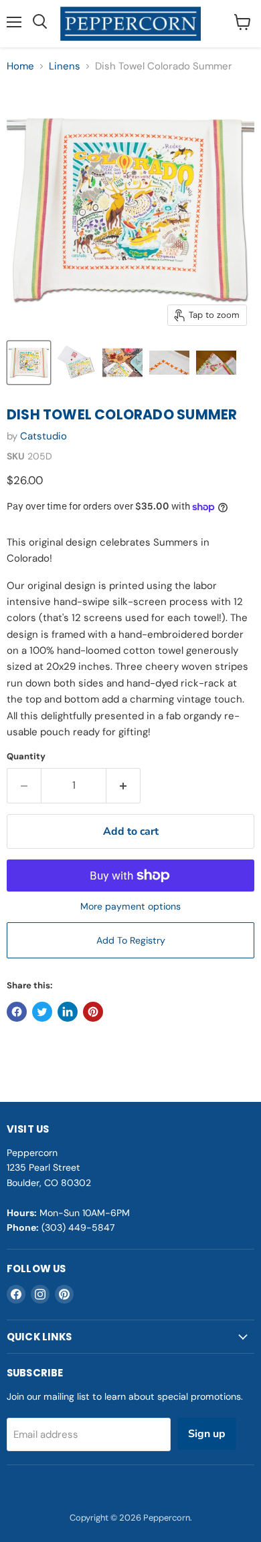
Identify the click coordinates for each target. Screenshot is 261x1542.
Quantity (26, 756)
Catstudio (43, 436)
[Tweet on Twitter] (42, 1012)
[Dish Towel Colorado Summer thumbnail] (28, 362)
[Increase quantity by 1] (123, 785)
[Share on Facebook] (17, 1012)
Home (20, 66)
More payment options (130, 906)
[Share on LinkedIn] (68, 1012)
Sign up (207, 1433)
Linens (64, 66)
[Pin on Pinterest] (93, 1012)
